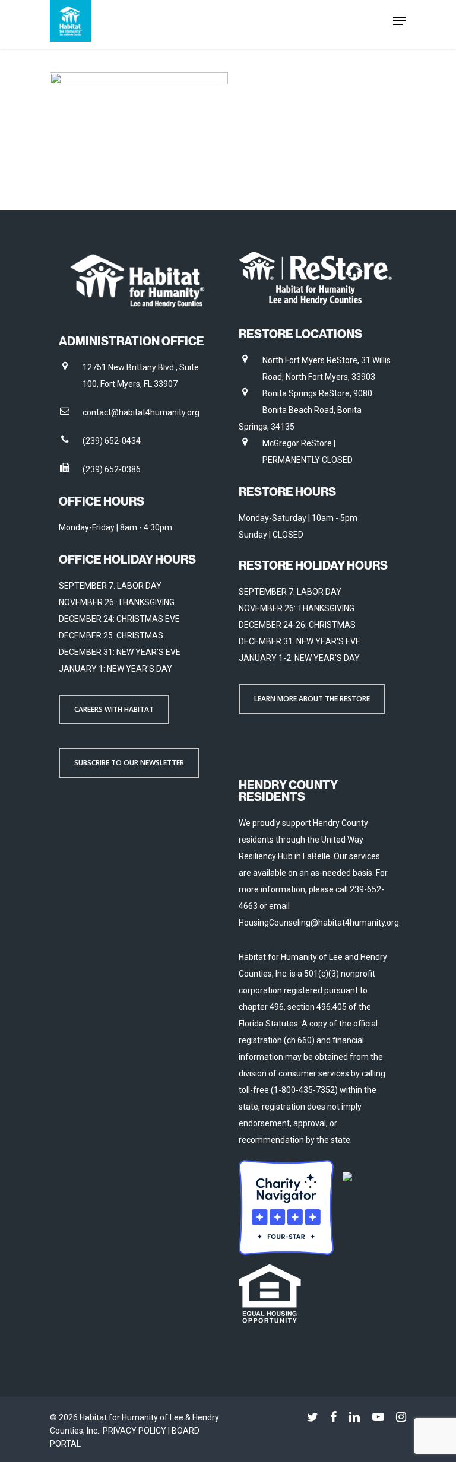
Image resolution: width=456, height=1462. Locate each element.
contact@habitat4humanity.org (141, 412)
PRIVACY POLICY (135, 1430)
